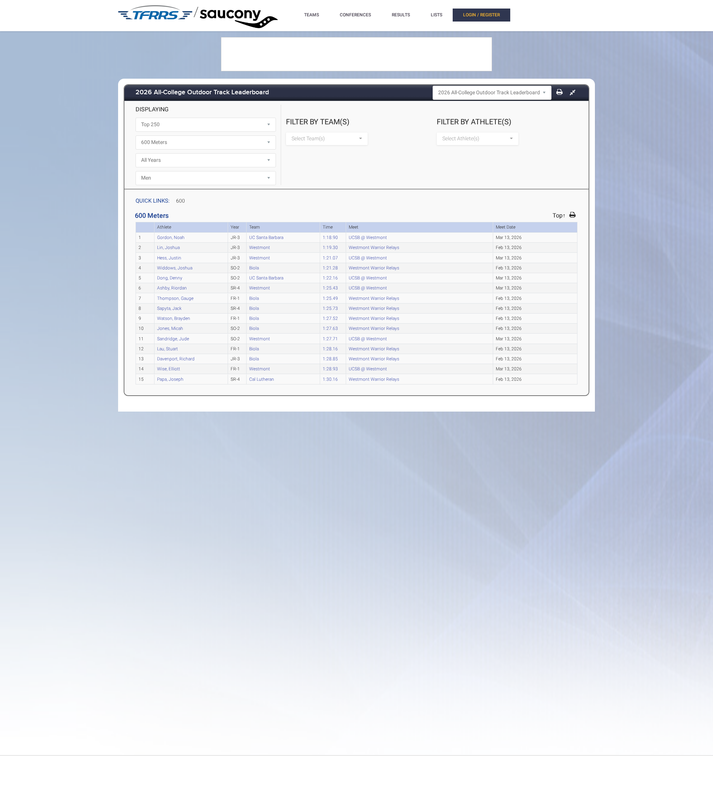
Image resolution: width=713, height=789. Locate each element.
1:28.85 (330, 358)
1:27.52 (330, 318)
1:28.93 (330, 368)
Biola (254, 267)
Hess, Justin (169, 257)
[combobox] (327, 138)
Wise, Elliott (168, 368)
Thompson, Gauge (175, 298)
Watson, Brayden (173, 318)
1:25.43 (330, 287)
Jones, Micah (170, 328)
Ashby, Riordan (172, 287)
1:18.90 (330, 237)
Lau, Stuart (167, 348)
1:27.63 (330, 328)
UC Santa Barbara (266, 237)
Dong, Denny (169, 277)
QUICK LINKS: (153, 200)
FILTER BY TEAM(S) (317, 121)
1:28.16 (330, 348)
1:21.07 (330, 257)
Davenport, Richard (176, 358)
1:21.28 (330, 267)
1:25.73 (330, 308)
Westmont (259, 247)
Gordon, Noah (171, 237)
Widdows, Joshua (174, 267)
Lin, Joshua (168, 247)
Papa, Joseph (170, 379)
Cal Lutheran (261, 379)
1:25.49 (330, 298)
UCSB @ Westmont (368, 237)
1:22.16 (330, 277)
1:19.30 (330, 247)
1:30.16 (330, 379)
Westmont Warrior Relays (374, 247)
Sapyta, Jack (169, 308)
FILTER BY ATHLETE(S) (474, 121)
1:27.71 (330, 338)
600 (180, 201)
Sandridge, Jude (173, 338)
